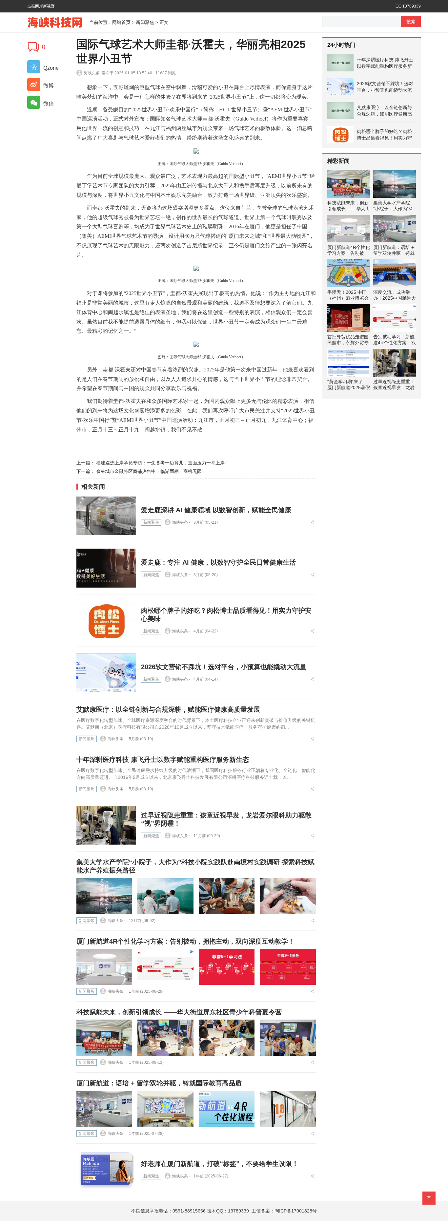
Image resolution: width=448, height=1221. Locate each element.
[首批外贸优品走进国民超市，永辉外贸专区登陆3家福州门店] (348, 318)
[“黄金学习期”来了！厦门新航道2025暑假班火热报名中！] (348, 363)
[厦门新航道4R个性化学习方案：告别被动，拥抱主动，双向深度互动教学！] (104, 967)
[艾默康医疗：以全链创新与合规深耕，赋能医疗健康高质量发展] (340, 110)
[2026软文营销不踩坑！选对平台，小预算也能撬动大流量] (106, 672)
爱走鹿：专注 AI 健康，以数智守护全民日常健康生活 (218, 562)
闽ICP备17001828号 (296, 1210)
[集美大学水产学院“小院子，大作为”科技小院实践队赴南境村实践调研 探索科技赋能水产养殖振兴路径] (104, 896)
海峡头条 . (93, 73)
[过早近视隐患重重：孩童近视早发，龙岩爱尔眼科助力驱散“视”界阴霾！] (106, 825)
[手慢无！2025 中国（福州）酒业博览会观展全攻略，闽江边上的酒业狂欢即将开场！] (348, 273)
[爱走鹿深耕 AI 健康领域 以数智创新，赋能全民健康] (106, 516)
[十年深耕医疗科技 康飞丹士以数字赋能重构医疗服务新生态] (340, 62)
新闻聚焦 (145, 22)
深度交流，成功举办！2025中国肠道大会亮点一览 (394, 298)
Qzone (50, 68)
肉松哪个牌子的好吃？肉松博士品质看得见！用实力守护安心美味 (384, 135)
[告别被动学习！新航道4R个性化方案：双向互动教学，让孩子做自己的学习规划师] (394, 318)
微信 (48, 103)
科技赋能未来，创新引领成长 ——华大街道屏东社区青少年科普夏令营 (179, 1012)
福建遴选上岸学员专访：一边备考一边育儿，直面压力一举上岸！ (162, 462)
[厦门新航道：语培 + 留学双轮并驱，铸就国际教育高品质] (104, 1109)
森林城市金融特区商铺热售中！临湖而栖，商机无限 (149, 471)
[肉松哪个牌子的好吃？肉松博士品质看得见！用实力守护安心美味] (106, 620)
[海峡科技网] (58, 22)
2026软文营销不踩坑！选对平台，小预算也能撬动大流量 (223, 666)
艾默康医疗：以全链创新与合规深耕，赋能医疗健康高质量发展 (168, 709)
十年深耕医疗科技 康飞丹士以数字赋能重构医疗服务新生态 (162, 759)
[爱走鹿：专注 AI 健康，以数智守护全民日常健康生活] (106, 568)
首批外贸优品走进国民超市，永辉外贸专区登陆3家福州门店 (348, 342)
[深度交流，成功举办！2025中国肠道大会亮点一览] (394, 273)
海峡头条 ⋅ (181, 522)
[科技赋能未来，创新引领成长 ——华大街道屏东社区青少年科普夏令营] (104, 1038)
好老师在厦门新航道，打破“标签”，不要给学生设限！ (219, 1163)
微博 (48, 85)
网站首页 (121, 22)
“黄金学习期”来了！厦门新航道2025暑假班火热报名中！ (348, 387)
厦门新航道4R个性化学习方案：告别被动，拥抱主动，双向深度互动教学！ (185, 941)
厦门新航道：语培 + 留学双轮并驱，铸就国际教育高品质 (159, 1083)
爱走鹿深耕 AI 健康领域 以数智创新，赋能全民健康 (216, 510)
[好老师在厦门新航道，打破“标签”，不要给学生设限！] (106, 1169)
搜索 (411, 21)
